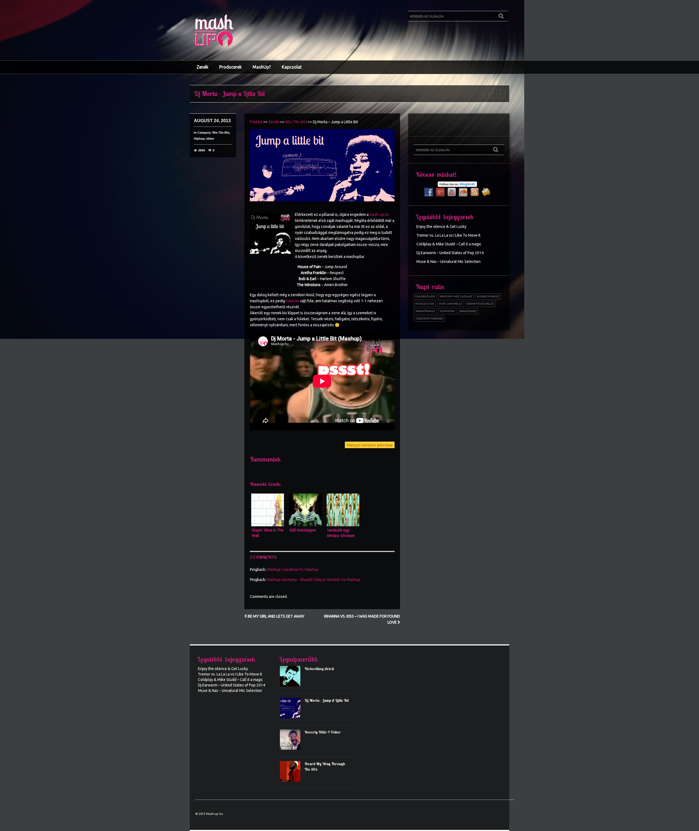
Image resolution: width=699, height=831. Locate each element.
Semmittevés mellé (480, 303)
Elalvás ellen (425, 296)
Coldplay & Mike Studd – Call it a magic (448, 244)
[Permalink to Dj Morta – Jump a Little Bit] (292, 709)
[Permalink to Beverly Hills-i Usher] (292, 741)
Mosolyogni (424, 303)
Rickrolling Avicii (319, 668)
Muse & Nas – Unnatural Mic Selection (448, 261)
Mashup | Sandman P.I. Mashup (292, 569)
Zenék (202, 66)
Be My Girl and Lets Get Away (275, 616)
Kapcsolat (292, 66)
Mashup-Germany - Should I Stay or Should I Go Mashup (313, 579)
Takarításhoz (425, 311)
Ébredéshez (468, 311)
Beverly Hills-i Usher (322, 732)
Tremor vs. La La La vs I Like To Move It (448, 235)
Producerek (230, 66)
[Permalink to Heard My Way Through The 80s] (292, 773)
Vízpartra (447, 311)
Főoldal (256, 122)
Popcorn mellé (450, 303)
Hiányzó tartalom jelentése (370, 445)
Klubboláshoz (488, 296)
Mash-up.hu (214, 813)
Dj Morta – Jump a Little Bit (326, 700)
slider (210, 138)
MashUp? (262, 66)
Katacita (292, 301)
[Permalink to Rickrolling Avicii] (292, 678)
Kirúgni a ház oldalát (456, 296)
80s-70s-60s (220, 132)
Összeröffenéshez (429, 318)
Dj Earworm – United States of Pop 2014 (450, 253)
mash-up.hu (379, 214)
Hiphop (199, 138)
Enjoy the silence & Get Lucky (441, 226)
